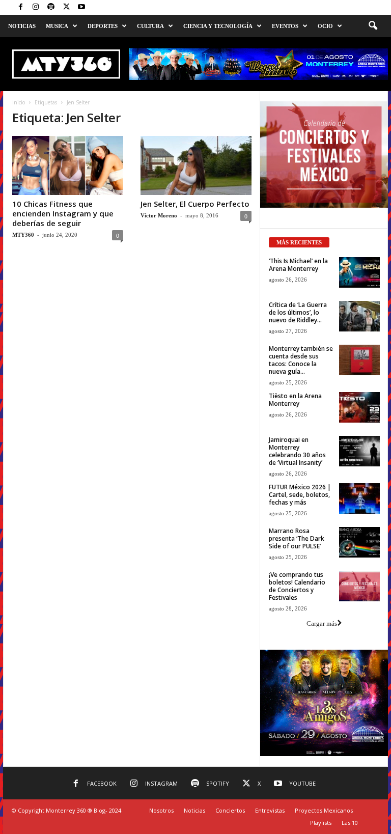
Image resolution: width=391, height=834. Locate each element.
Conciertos (230, 810)
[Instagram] (36, 7)
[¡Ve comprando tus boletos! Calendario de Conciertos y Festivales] (359, 586)
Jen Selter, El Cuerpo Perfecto (195, 204)
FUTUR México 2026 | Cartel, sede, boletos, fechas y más (300, 495)
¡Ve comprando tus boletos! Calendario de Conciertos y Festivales (297, 586)
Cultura (150, 26)
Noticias (22, 26)
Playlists (320, 822)
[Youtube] (81, 7)
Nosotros (161, 810)
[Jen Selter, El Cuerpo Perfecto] (196, 165)
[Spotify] (51, 7)
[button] (372, 26)
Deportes (103, 26)
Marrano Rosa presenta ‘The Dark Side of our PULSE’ (296, 538)
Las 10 (350, 822)
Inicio (18, 102)
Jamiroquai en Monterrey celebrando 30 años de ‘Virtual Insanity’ (297, 451)
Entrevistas (270, 810)
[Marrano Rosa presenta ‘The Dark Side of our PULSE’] (359, 542)
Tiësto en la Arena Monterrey (295, 400)
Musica (57, 26)
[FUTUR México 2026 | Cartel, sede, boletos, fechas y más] (359, 498)
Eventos (285, 26)
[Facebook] (20, 7)
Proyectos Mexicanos (324, 810)
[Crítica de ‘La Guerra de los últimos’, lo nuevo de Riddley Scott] (359, 316)
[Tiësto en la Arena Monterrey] (359, 407)
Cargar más (321, 623)
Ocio (325, 26)
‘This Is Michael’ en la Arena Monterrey (298, 265)
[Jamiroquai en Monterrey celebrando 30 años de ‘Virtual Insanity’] (359, 451)
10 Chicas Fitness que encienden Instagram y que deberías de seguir (63, 213)
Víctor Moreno (159, 215)
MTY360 (23, 235)
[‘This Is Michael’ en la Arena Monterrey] (359, 272)
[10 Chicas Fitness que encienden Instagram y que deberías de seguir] (67, 165)
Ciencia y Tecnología (218, 26)
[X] (66, 7)
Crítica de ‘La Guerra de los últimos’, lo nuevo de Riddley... (298, 312)
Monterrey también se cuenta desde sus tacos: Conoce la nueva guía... (301, 360)
